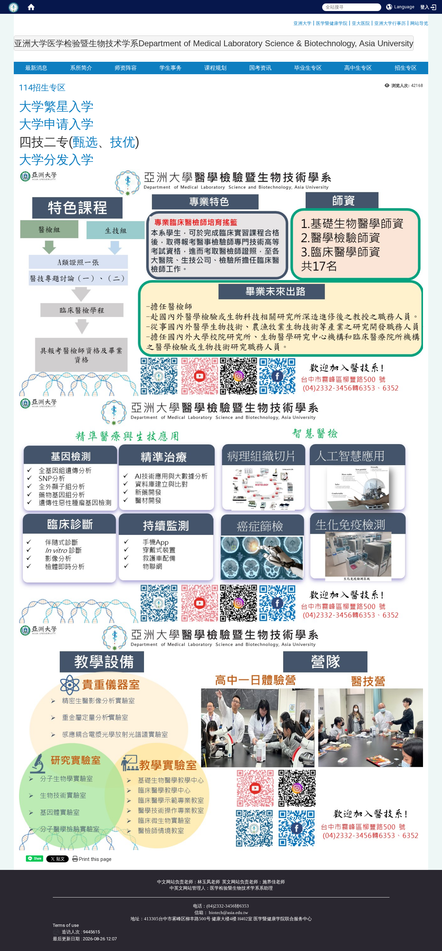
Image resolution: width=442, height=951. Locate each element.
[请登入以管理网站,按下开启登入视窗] (13, 7)
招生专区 (406, 68)
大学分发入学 (56, 160)
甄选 (85, 142)
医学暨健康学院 (331, 23)
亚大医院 (361, 23)
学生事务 (171, 68)
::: (290, 22)
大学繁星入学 (56, 106)
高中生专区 (358, 68)
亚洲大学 (302, 23)
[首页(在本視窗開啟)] (31, 7)
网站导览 (419, 23)
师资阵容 (126, 68)
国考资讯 (260, 68)
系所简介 (81, 68)
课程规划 (215, 68)
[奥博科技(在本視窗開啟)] (57, 931)
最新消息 (36, 68)
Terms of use (66, 925)
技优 (122, 142)
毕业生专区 (308, 68)
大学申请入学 (56, 124)
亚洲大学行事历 (390, 23)
